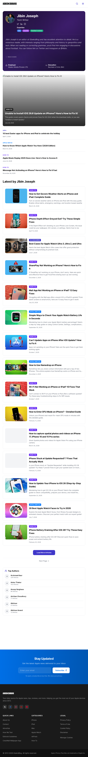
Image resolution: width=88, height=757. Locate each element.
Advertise (6, 728)
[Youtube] (21, 707)
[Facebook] (10, 707)
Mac (33, 728)
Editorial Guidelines (10, 736)
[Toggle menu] (83, 3)
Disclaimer (64, 732)
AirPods (34, 736)
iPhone (34, 720)
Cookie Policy (65, 728)
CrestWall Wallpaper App (12, 741)
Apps (4, 130)
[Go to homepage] (44, 693)
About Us (6, 720)
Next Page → (44, 561)
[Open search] (77, 3)
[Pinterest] (27, 707)
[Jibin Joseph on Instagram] (25, 24)
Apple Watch (7, 143)
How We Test (7, 732)
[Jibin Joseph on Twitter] (18, 24)
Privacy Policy (65, 720)
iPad (33, 724)
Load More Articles (44, 552)
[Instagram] (16, 707)
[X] (5, 707)
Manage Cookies (66, 737)
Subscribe (59, 670)
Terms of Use (65, 724)
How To (34, 741)
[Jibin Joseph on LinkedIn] (21, 24)
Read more (12, 57)
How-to (6, 155)
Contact (6, 724)
